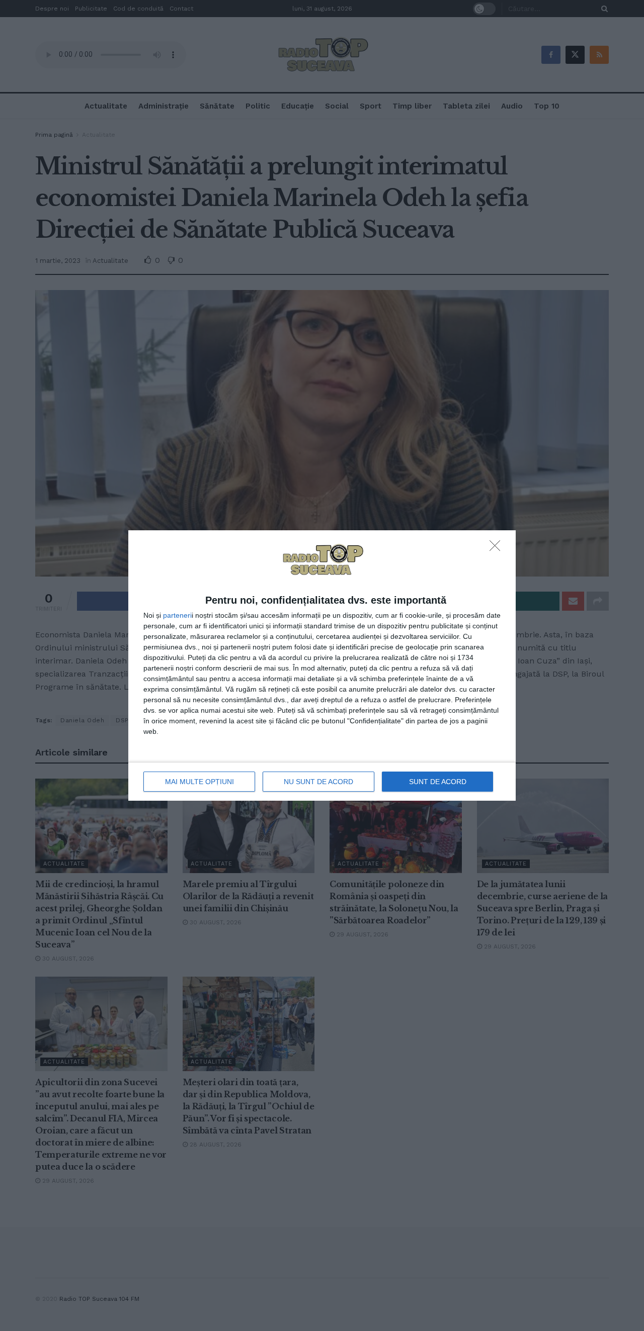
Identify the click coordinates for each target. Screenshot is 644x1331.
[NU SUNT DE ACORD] (498, 548)
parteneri (177, 615)
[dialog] (322, 665)
